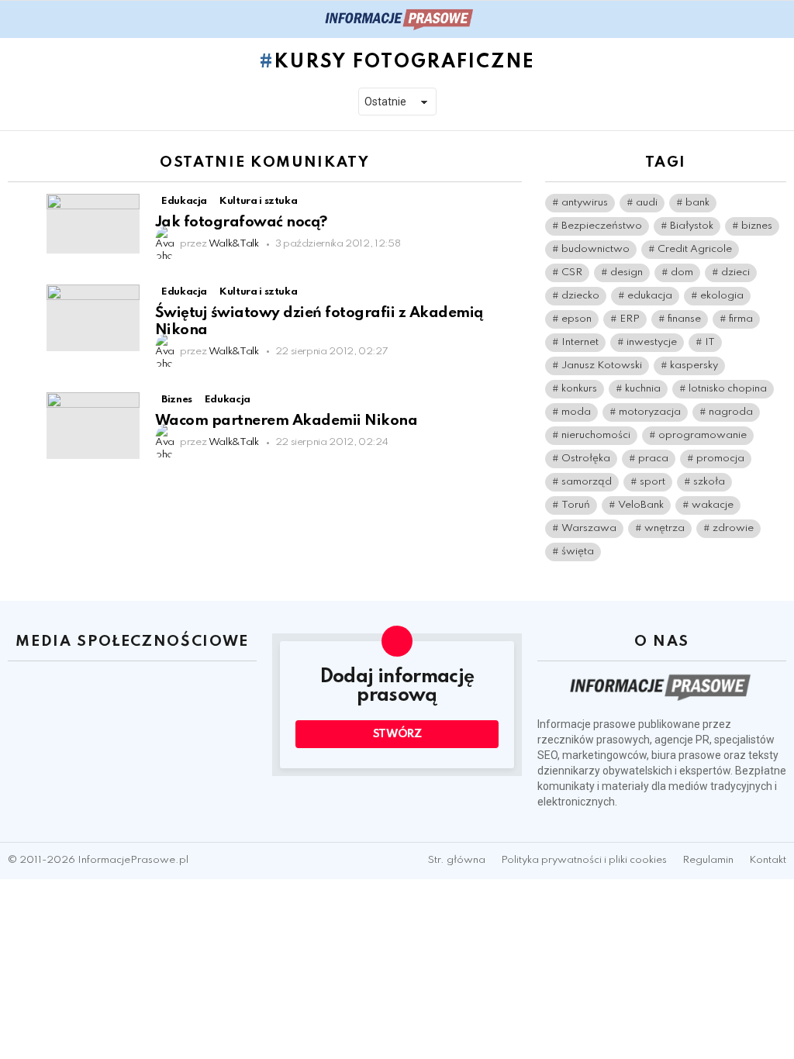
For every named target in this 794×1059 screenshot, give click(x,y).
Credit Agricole (695, 249)
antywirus (584, 203)
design (626, 272)
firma (741, 319)
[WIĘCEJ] (508, 203)
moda (576, 412)
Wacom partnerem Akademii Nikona (286, 420)
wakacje (713, 505)
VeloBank (641, 505)
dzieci (735, 272)
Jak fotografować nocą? (241, 222)
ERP (630, 319)
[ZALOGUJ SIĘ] (777, 19)
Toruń (575, 505)
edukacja (649, 296)
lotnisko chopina (728, 389)
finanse (684, 319)
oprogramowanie (702, 435)
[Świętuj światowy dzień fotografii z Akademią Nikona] (93, 318)
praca (653, 459)
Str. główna (456, 860)
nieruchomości (595, 435)
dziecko (580, 296)
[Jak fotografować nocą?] (93, 224)
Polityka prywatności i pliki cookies (584, 860)
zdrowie (733, 528)
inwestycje (652, 342)
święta (577, 552)
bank (697, 203)
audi (647, 203)
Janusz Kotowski (601, 365)
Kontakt (767, 860)
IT (710, 342)
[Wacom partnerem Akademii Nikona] (93, 425)
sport (652, 482)
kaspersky (694, 365)
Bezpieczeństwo (601, 226)
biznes (756, 226)
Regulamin (708, 860)
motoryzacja (650, 412)
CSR (571, 272)
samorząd (586, 482)
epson (576, 319)
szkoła (709, 482)
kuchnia (643, 389)
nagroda (731, 412)
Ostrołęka (585, 459)
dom (682, 272)
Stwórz (397, 734)
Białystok (691, 226)
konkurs (579, 389)
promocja (720, 459)
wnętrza (664, 528)
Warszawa (588, 528)
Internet (580, 342)
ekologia (722, 296)
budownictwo (595, 249)
